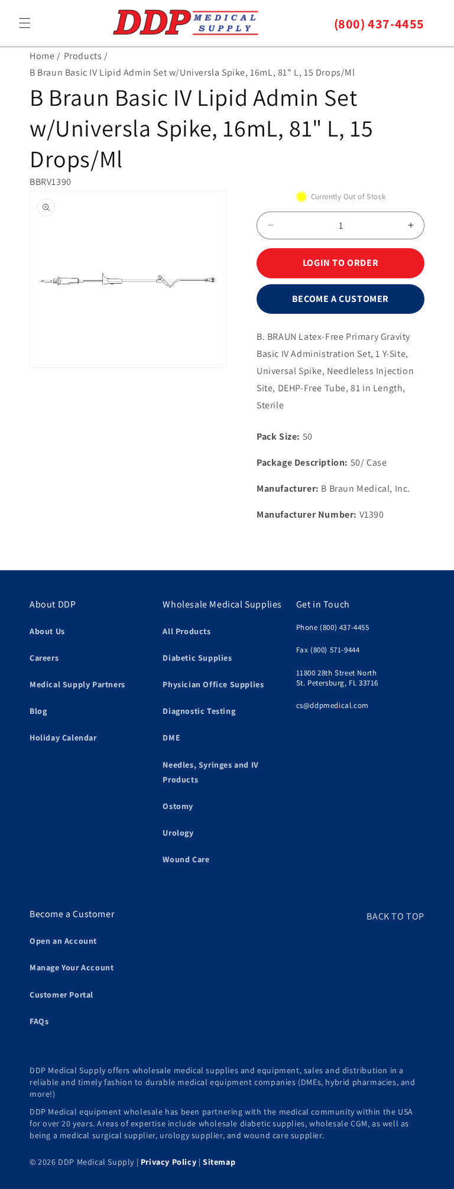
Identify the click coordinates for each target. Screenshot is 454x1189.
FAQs (39, 1021)
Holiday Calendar (63, 737)
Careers (44, 657)
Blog (38, 711)
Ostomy (178, 806)
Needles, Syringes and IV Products (210, 772)
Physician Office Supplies (213, 684)
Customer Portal (61, 994)
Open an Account (63, 940)
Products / (86, 56)
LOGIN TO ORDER (340, 262)
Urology (178, 832)
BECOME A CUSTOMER (340, 299)
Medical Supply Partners (77, 684)
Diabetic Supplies (197, 657)
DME (171, 737)
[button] (25, 23)
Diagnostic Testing (199, 711)
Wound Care (186, 859)
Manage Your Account (72, 967)
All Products (186, 631)
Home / (45, 56)
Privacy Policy (168, 1161)
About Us (47, 631)
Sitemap (219, 1161)
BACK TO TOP (395, 916)
